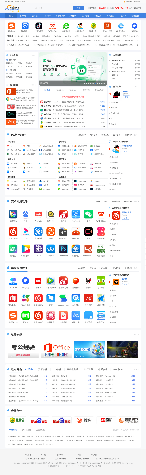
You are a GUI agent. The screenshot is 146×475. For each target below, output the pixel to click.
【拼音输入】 (55, 380)
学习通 (20, 36)
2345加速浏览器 (122, 31)
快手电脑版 (14, 185)
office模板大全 (48, 146)
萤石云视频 (25, 305)
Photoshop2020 (83, 181)
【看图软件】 (99, 380)
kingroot (51, 256)
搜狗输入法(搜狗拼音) (68, 380)
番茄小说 (76, 238)
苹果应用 (86, 90)
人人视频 (115, 64)
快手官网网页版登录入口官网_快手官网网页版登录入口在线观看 (26, 122)
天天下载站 (69, 440)
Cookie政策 (77, 455)
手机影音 (125, 215)
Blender (97, 181)
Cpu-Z (38, 256)
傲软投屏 (76, 322)
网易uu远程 (114, 157)
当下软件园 (100, 436)
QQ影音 (46, 181)
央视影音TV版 (26, 256)
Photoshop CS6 (110, 401)
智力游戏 (9, 77)
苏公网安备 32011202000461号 (91, 463)
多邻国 (101, 288)
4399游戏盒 (129, 40)
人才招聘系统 (89, 440)
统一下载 (49, 440)
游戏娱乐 (93, 268)
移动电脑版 (60, 16)
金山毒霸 (21, 436)
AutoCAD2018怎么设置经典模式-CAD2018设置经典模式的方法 (26, 107)
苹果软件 (48, 16)
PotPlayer (13, 181)
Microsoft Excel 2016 (15, 154)
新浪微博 (113, 290)
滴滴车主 (53, 40)
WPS (28, 146)
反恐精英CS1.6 (115, 179)
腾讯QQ (29, 167)
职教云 (63, 154)
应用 (98, 201)
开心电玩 (39, 444)
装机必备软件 (80, 356)
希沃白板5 (97, 146)
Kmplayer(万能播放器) (15, 189)
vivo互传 (13, 288)
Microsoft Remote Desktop (89, 256)
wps (11, 146)
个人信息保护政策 (82, 458)
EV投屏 (45, 185)
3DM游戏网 (69, 436)
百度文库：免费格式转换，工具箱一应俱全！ (69, 114)
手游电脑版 (99, 90)
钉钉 (12, 171)
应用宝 (119, 40)
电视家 (112, 229)
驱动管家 (20, 440)
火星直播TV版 (99, 40)
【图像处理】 (99, 376)
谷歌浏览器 (65, 167)
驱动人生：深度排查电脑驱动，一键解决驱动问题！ (69, 118)
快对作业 (50, 221)
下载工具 (9, 66)
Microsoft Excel (115, 250)
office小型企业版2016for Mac (122, 45)
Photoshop (63, 256)
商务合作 (28, 455)
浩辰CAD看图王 (115, 184)
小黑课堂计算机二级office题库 (27, 376)
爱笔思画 (13, 221)
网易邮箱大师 (13, 305)
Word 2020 (47, 150)
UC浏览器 (81, 163)
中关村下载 (12, 436)
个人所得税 (75, 221)
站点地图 (94, 455)
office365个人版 (23, 45)
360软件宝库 (29, 444)
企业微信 (46, 163)
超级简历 (63, 322)
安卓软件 (35, 16)
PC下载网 (128, 436)
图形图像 (116, 135)
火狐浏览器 (65, 163)
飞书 (44, 167)
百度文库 (113, 306)
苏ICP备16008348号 (70, 463)
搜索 (78, 8)
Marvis (125, 91)
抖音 (126, 8)
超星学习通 (63, 288)
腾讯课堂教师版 (99, 154)
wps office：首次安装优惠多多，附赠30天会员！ (69, 102)
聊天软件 (11, 159)
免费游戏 (12, 70)
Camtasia (46, 189)
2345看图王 (109, 380)
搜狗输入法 (11, 31)
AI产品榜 (129, 2)
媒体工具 (105, 135)
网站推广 (29, 63)
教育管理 (62, 142)
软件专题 (85, 16)
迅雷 (98, 36)
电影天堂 (101, 256)
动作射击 (29, 73)
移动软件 (10, 40)
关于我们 (44, 455)
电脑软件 (23, 16)
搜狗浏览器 (137, 8)
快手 (61, 40)
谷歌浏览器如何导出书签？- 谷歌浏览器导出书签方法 (26, 99)
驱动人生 (29, 440)
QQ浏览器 (97, 163)
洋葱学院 (80, 150)
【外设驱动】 (11, 392)
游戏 (106, 201)
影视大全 (110, 40)
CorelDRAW (65, 189)
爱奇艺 (125, 36)
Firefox (80, 171)
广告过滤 (19, 63)
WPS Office (119, 8)
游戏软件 (9, 73)
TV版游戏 (128, 201)
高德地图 (101, 305)
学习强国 (88, 305)
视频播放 (11, 177)
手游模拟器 (48, 126)
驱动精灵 (119, 436)
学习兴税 (64, 376)
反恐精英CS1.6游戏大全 (117, 356)
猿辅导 (125, 279)
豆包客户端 (115, 113)
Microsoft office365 (118, 60)
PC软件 (10, 36)
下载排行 (122, 16)
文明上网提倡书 (60, 458)
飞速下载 (131, 440)
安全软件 (47, 122)
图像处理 (62, 177)
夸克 (79, 40)
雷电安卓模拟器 (88, 36)
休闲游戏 (47, 106)
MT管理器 (63, 238)
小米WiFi (113, 234)
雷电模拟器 (81, 436)
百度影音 (29, 189)
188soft (99, 440)
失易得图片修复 (66, 185)
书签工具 (19, 66)
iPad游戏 (116, 268)
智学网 (80, 154)
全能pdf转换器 (48, 154)
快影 (88, 238)
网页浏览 (9, 63)
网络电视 (47, 110)
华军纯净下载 (109, 440)
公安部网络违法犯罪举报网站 (35, 458)
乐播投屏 (115, 75)
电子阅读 (47, 114)
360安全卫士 (93, 8)
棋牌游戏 (19, 73)
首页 (11, 16)
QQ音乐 (113, 240)
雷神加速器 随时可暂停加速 (73, 97)
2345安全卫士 (50, 444)
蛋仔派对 (113, 189)
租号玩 (88, 288)
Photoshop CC (110, 376)
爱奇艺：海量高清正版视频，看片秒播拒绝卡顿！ (69, 110)
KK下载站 (11, 444)
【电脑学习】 (11, 376)
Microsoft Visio (15, 150)
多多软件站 (59, 440)
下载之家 (60, 436)
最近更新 (135, 16)
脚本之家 (30, 436)
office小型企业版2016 (101, 45)
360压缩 (68, 36)
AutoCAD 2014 (99, 185)
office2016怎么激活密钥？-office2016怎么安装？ (26, 91)
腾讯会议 (13, 163)
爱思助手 (113, 322)
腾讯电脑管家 (25, 31)
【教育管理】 (11, 388)
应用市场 (90, 436)
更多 (33, 55)
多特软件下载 (49, 436)
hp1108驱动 (21, 397)
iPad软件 (105, 268)
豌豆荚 (112, 245)
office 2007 (30, 154)
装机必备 (110, 16)
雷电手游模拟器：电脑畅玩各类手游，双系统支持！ (71, 126)
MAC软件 (82, 268)
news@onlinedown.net (70, 466)
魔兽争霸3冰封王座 (118, 71)
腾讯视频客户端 (31, 181)
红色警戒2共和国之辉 (117, 173)
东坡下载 (39, 436)
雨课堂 (96, 150)
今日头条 (44, 40)
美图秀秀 (80, 185)
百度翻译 (76, 305)
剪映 (113, 79)
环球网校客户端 (110, 392)
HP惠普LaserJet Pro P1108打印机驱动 (28, 401)
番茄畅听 (76, 288)
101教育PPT (82, 146)
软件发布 (137, 2)
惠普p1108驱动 (22, 392)
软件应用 (128, 268)
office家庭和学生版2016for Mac (79, 45)
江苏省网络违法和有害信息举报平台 (106, 458)
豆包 (130, 8)
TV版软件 (116, 201)
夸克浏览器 (70, 40)
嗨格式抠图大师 (66, 181)
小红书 (38, 288)
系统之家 (79, 440)
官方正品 (10, 45)
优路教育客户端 (66, 397)
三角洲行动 (57, 36)
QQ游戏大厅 (79, 31)
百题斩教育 (114, 312)
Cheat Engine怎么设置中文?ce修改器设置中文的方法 (26, 114)
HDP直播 (87, 40)
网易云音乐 (13, 238)
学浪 (111, 256)
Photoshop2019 (83, 189)
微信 (88, 221)
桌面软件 (128, 135)
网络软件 (12, 60)
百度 (25, 221)
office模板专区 (47, 356)
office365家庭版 (38, 45)
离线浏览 (29, 66)
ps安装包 (97, 189)
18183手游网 (39, 440)
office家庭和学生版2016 (55, 45)
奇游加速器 (114, 168)
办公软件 (47, 102)
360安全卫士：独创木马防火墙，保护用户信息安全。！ (69, 122)
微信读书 (88, 322)
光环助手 (38, 238)
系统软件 (73, 16)
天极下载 (11, 440)
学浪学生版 (65, 146)
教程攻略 (98, 16)
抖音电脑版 (39, 31)
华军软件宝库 (121, 440)
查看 (126, 97)
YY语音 (29, 163)
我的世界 (116, 36)
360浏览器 (110, 8)
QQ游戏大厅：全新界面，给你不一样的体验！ (69, 106)
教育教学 (125, 282)
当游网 (19, 444)
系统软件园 (110, 436)
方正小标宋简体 (117, 68)
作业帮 (20, 40)
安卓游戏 (73, 90)
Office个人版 (107, 31)
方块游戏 (19, 77)
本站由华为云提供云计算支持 (90, 466)
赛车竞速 (29, 77)
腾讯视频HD (51, 288)
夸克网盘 (134, 31)
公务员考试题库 (14, 356)
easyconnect (63, 305)
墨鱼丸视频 (30, 185)
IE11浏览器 (65, 171)
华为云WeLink (31, 150)
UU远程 (77, 36)
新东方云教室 (66, 150)
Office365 (102, 8)
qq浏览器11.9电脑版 (99, 167)
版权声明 (60, 455)
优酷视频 (107, 36)
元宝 (27, 36)
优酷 (25, 238)
